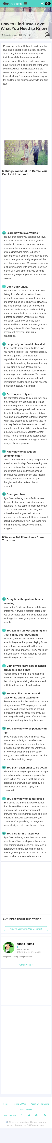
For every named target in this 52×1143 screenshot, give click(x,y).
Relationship (10, 35)
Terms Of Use (19, 1104)
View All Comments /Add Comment (26, 929)
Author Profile (25, 965)
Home (6, 1104)
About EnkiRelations (40, 1104)
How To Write (26, 1109)
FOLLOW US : (10, 1115)
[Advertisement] (26, 113)
